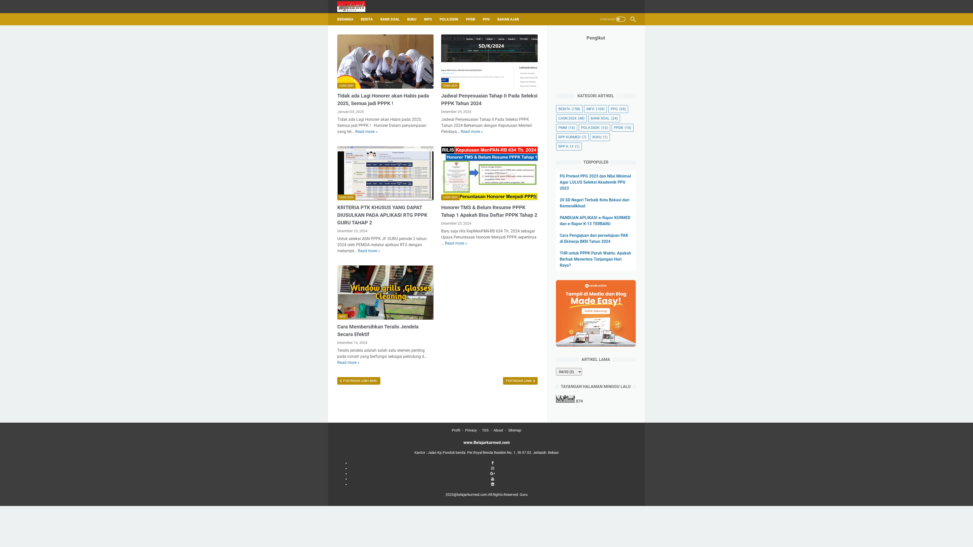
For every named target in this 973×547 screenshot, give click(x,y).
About (498, 430)
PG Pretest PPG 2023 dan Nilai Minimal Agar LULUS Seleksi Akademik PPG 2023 (595, 182)
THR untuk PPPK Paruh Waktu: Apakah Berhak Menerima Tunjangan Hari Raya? (595, 259)
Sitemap (514, 430)
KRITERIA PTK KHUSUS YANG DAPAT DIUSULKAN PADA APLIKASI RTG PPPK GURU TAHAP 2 (382, 215)
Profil (456, 430)
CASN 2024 (346, 85)
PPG (486, 19)
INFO (428, 19)
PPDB (470, 19)
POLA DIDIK (449, 19)
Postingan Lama (519, 381)
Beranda (345, 19)
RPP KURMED (572, 137)
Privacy (471, 430)
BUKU (411, 19)
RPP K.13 (568, 146)
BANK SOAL (390, 19)
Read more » (366, 131)
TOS (485, 430)
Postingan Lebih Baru (359, 381)
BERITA (367, 19)
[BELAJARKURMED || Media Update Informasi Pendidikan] (354, 6)
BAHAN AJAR (508, 19)
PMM (566, 128)
